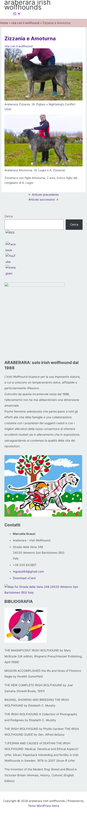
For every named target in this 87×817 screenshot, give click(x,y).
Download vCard (24, 578)
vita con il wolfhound (18, 46)
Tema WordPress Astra (43, 805)
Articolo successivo (43, 199)
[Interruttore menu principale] (17, 14)
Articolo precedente (43, 194)
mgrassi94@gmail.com (28, 571)
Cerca (8, 216)
